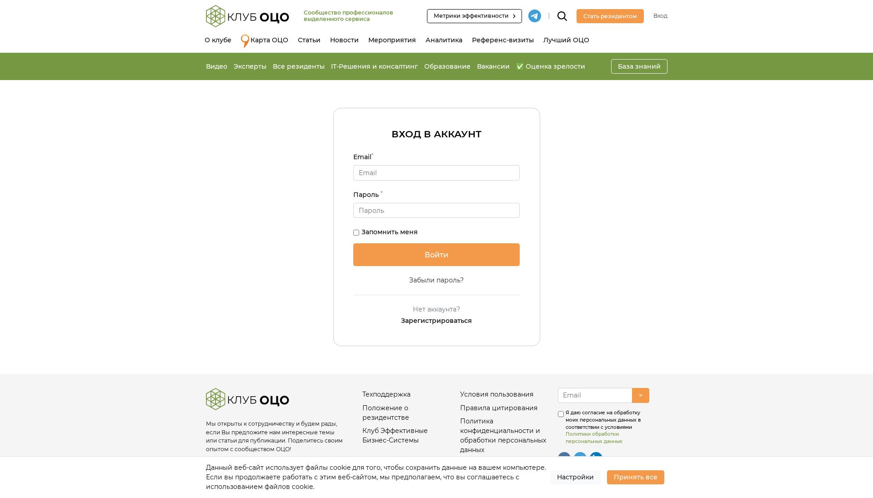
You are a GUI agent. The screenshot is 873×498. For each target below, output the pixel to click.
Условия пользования (496, 394)
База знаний (639, 66)
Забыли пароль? (436, 280)
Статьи (309, 40)
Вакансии (493, 66)
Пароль (367, 194)
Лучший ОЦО (566, 40)
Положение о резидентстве (385, 413)
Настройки (575, 477)
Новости (344, 40)
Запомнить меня (389, 232)
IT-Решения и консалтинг (374, 66)
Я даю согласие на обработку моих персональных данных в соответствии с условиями (603, 427)
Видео (216, 66)
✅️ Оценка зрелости (550, 66)
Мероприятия (392, 40)
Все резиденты (299, 66)
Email (363, 156)
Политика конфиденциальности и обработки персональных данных (503, 435)
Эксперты (250, 66)
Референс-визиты (503, 40)
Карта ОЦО (269, 40)
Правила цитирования (498, 408)
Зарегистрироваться (436, 321)
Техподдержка (386, 394)
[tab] (436, 210)
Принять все (635, 477)
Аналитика (444, 40)
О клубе (218, 40)
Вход (660, 15)
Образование (447, 66)
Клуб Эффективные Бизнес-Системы (395, 435)
